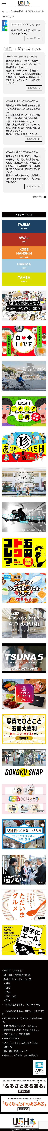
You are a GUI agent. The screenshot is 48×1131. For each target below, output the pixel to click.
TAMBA (24, 278)
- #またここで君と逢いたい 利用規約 (20, 1055)
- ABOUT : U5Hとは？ (13, 970)
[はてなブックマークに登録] (3, 28)
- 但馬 (7, 991)
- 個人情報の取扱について (14, 1051)
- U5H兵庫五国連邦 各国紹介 (16, 975)
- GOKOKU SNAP (10, 1038)
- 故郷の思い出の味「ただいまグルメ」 (21, 1030)
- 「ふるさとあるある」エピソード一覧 (21, 1004)
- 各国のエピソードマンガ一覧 (16, 979)
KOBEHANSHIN (24, 252)
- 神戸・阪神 (10, 996)
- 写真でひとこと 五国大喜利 (16, 1034)
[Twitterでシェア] (6, 23)
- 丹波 (7, 1000)
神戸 (8, 49)
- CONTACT (8, 1047)
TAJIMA (24, 225)
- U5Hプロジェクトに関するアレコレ (20, 1042)
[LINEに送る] (6, 28)
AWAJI (24, 239)
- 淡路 (7, 987)
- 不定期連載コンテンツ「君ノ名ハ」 (20, 1025)
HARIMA (24, 265)
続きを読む (38, 196)
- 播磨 (7, 983)
